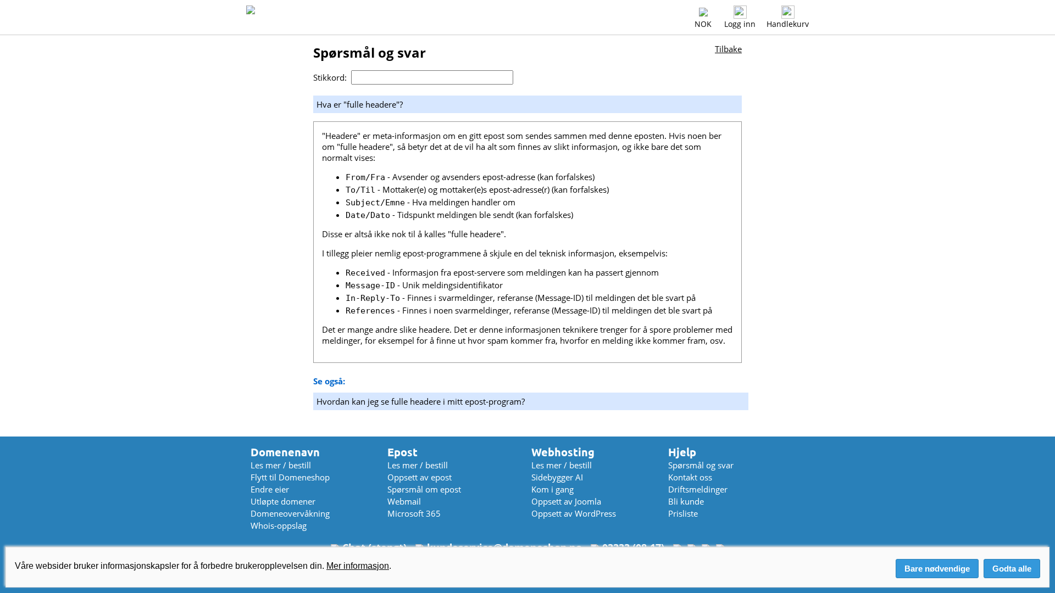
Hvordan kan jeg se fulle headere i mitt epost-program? (420, 401)
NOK (703, 24)
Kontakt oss (690, 477)
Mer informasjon (357, 565)
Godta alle (1011, 568)
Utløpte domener (283, 501)
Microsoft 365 (414, 513)
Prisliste (683, 513)
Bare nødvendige (937, 568)
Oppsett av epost (419, 477)
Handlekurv (788, 24)
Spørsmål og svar (701, 465)
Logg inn (740, 24)
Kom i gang (552, 489)
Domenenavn (285, 452)
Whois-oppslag (279, 525)
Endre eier (270, 489)
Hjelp (682, 452)
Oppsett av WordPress (573, 513)
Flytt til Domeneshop (290, 477)
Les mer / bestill (281, 465)
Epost (402, 452)
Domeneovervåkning (290, 513)
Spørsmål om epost (424, 489)
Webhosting (563, 452)
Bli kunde (686, 501)
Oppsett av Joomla (566, 501)
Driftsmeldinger (698, 489)
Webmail (404, 501)
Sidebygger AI (557, 477)
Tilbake (728, 48)
